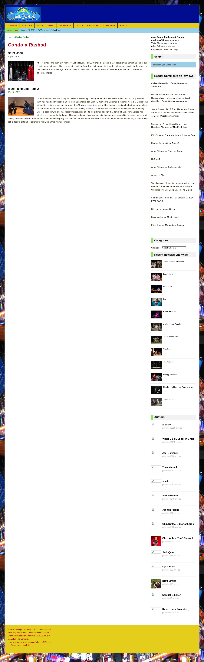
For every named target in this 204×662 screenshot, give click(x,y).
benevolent (168, 274)
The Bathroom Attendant (173, 261)
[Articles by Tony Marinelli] (156, 473)
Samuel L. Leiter (171, 595)
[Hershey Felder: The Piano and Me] (156, 392)
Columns (12, 25)
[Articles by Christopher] (156, 544)
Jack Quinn (168, 552)
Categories (156, 248)
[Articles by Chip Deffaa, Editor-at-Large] (156, 530)
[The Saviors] (156, 404)
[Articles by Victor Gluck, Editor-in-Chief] (156, 445)
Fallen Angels (174, 167)
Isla (164, 299)
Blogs (123, 25)
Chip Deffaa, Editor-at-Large (178, 524)
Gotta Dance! (172, 143)
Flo (160, 159)
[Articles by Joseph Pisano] (156, 516)
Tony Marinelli (170, 467)
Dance (79, 25)
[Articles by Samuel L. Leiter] (156, 601)
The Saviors (168, 399)
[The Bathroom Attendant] (156, 266)
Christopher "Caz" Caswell (177, 538)
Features (92, 25)
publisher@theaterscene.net (165, 40)
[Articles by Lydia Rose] (156, 572)
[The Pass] (156, 354)
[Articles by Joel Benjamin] (156, 459)
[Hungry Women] (156, 379)
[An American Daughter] (156, 329)
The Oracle (186, 190)
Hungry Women (170, 374)
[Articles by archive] (156, 430)
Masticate (40, 30)
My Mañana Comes (174, 225)
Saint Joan (15, 53)
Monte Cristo (169, 209)
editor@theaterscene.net (163, 46)
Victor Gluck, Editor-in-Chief (178, 439)
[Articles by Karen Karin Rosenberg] (156, 615)
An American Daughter (173, 324)
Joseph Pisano (170, 510)
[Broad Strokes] (156, 317)
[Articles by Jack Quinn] (156, 558)
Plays (40, 25)
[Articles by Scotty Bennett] (156, 501)
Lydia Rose (168, 566)
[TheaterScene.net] (102, 14)
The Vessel (168, 362)
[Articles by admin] (156, 487)
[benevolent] (156, 279)
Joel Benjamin (170, 453)
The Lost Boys (175, 151)
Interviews (108, 25)
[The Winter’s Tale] (156, 342)
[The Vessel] (156, 367)
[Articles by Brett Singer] (156, 586)
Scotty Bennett (170, 495)
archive (166, 424)
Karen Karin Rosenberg (175, 609)
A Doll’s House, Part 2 (23, 88)
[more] (49, 73)
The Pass (167, 349)
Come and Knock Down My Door (180, 135)
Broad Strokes (169, 312)
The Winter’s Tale (170, 337)
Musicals (27, 25)
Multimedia (65, 25)
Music (50, 25)
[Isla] (156, 304)
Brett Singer (169, 581)
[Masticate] (156, 292)
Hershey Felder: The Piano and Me (178, 387)
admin (165, 481)
